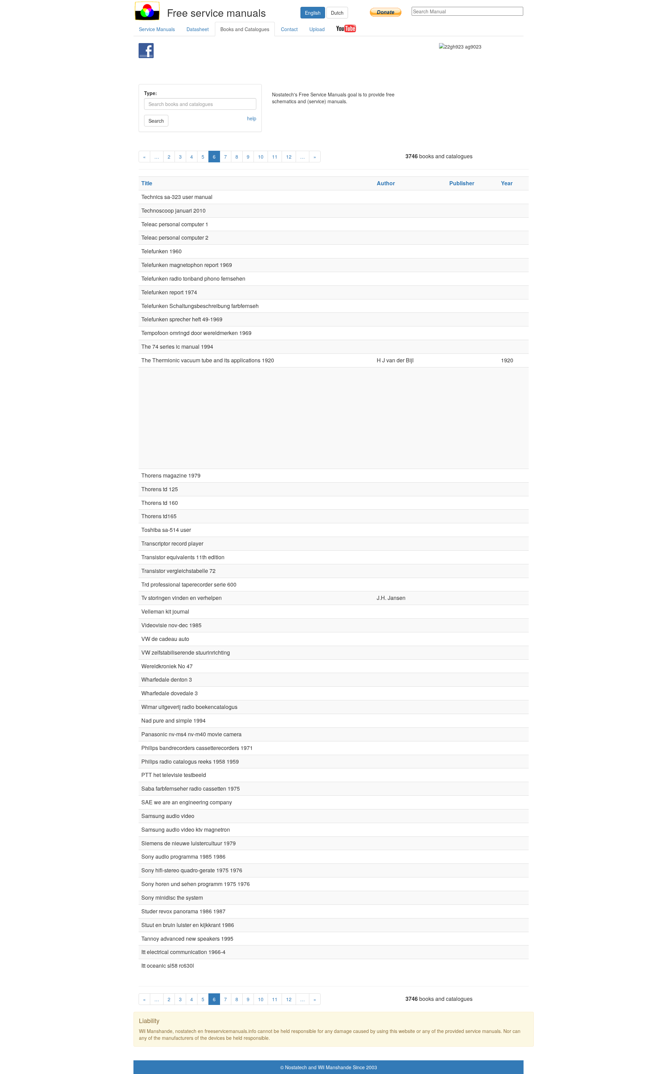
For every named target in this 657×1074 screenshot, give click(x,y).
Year (507, 183)
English (313, 12)
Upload (317, 29)
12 (289, 156)
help (251, 118)
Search (156, 120)
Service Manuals (157, 29)
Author (386, 183)
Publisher (461, 183)
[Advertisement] (317, 60)
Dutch (337, 12)
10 (260, 156)
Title (146, 183)
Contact (289, 29)
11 (275, 156)
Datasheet (197, 29)
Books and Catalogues (244, 29)
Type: (150, 93)
